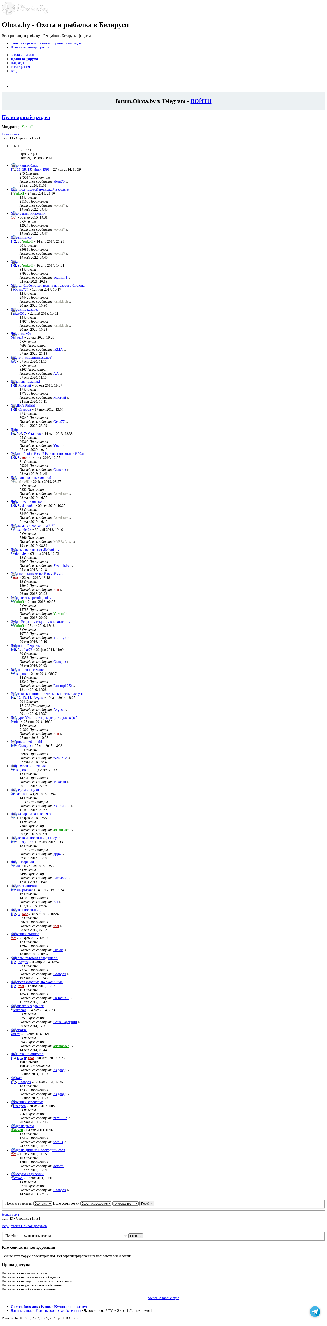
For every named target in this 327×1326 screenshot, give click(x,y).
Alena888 (60, 878)
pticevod (17, 1178)
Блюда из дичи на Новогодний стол (38, 1150)
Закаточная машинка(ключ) (31, 357)
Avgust (39, 698)
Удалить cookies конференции (58, 1310)
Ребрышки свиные (25, 934)
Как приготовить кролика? (31, 477)
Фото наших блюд (24, 165)
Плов (15, 429)
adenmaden (61, 830)
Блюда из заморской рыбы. (31, 598)
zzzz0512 (19, 313)
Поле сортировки (66, 1203)
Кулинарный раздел (67, 43)
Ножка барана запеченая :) (31, 814)
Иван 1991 (42, 169)
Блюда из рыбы (22, 1126)
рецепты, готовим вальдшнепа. (34, 958)
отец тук (59, 638)
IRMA (58, 349)
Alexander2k (22, 529)
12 (18, 698)
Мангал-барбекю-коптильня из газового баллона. (48, 285)
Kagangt (59, 1070)
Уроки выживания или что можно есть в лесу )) (47, 694)
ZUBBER (18, 794)
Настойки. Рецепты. (26, 646)
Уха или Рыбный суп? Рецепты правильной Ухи (47, 453)
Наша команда (21, 1310)
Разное (44, 43)
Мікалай (17, 337)
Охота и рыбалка (23, 55)
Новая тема (10, 134)
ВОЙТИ (201, 101)
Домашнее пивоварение (29, 501)
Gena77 (59, 421)
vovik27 (59, 205)
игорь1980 (26, 842)
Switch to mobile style (163, 1298)
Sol (55, 902)
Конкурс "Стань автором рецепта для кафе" (44, 718)
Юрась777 (20, 289)
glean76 (59, 181)
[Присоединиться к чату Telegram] (315, 1313)
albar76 (27, 650)
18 (24, 169)
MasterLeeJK (20, 481)
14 (29, 698)
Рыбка (15, 722)
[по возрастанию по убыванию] (133, 1203)
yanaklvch (60, 301)
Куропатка (19, 1030)
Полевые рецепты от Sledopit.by (35, 549)
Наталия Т (61, 998)
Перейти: (12, 1235)
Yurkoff (27, 127)
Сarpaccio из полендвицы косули (35, 838)
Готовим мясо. (21, 237)
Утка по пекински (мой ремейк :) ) (37, 573)
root (13, 217)
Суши (15, 261)
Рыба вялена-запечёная (28, 766)
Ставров (24, 409)
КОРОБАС (61, 806)
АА (13, 361)
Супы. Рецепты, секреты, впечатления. (40, 622)
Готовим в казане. (24, 309)
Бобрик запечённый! (26, 742)
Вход (14, 71)
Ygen (57, 445)
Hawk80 (17, 1130)
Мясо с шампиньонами (28, 213)
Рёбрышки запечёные (27, 1102)
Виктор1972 (62, 686)
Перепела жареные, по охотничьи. (37, 982)
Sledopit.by (19, 553)
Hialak (58, 950)
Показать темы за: (19, 1203)
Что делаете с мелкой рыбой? (33, 525)
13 (24, 698)
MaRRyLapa (62, 541)
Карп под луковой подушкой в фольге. (40, 189)
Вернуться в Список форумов (24, 1226)
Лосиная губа (21, 333)
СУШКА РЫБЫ (23, 405)
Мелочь (16, 1078)
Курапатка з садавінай (27, 1006)
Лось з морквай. (23, 862)
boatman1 (60, 277)
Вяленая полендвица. (27, 910)
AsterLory (60, 493)
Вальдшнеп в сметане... (28, 670)
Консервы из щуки (25, 790)
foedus (58, 1142)
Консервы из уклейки (27, 1174)
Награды (17, 63)
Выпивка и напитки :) (27, 1054)
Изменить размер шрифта (30, 47)
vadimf (15, 1034)
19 (29, 169)
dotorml (58, 1166)
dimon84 (28, 505)
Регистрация (20, 67)
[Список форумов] (25, 14)
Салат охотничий (24, 886)
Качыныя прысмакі (25, 381)
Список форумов (23, 43)
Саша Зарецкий (65, 1022)
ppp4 (57, 854)
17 (18, 169)
